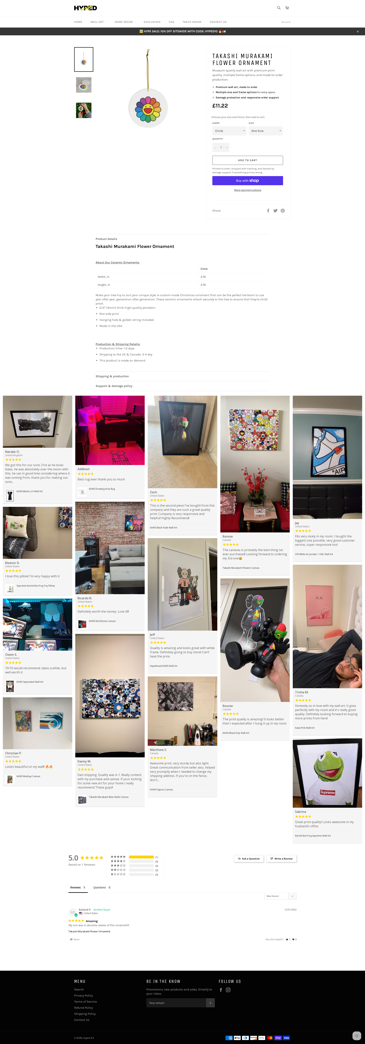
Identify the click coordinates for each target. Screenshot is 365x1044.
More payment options (247, 190)
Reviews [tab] (75, 887)
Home (78, 22)
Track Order (192, 22)
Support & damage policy (114, 386)
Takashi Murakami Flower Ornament (89, 931)
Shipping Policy (85, 1014)
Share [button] (76, 939)
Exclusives (152, 22)
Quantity (217, 139)
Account (286, 22)
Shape (216, 123)
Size (251, 123)
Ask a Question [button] (251, 858)
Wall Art (97, 22)
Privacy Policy (83, 995)
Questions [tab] (99, 887)
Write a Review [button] (284, 858)
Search (79, 989)
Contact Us (218, 22)
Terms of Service (85, 1001)
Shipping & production (112, 376)
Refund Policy (83, 1007)
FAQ (171, 22)
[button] (288, 939)
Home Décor (124, 22)
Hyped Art (88, 1037)
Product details (106, 239)
